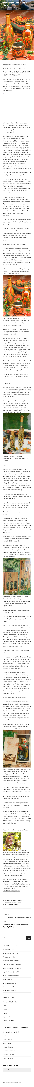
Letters (5, 1009)
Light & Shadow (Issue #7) (11, 972)
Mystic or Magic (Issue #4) (15, 900)
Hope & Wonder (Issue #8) (11, 976)
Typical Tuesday (8, 1058)
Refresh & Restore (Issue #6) (12, 968)
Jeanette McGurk (11, 904)
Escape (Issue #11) (8, 987)
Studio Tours (7, 1036)
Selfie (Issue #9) (8, 979)
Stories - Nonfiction (13, 902)
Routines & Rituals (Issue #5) (12, 964)
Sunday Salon (7, 1043)
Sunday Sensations (9, 1051)
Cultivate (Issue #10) (9, 983)
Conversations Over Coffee (11, 1032)
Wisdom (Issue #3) (9, 957)
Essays (5, 1006)
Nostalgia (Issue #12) (9, 990)
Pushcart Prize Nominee (10, 1002)
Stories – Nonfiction (9, 1021)
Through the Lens (8, 1054)
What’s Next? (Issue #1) (10, 949)
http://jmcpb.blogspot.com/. (11, 891)
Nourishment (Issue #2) (10, 953)
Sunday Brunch (7, 1039)
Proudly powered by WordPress (12, 1082)
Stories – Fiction (8, 1017)
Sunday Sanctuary (8, 1047)
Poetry (5, 1013)
